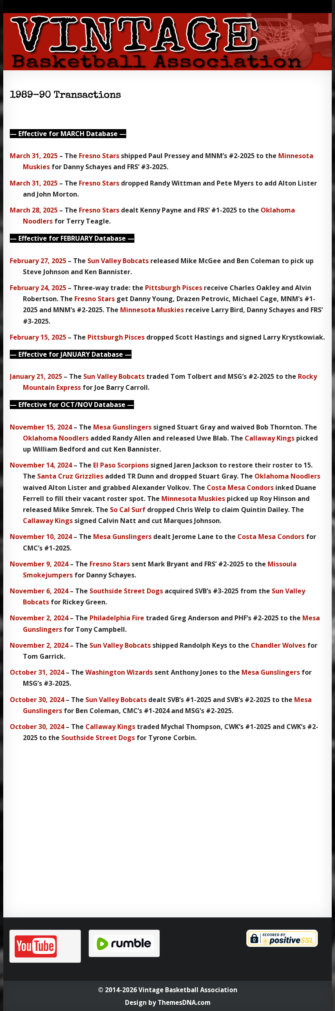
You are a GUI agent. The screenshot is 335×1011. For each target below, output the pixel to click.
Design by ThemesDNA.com (167, 1002)
